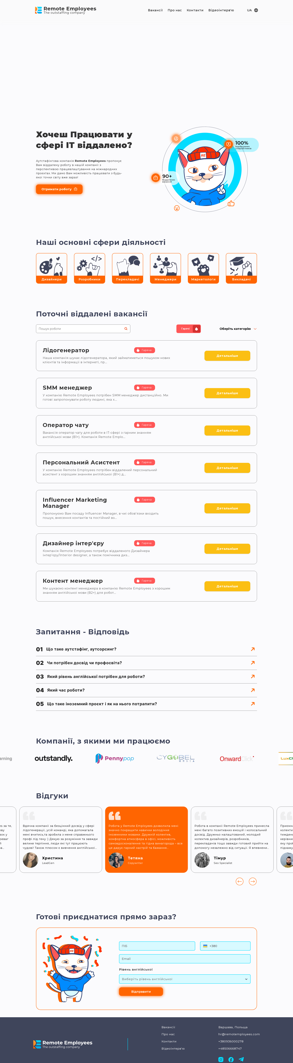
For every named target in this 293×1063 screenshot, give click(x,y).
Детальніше (227, 356)
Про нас (175, 10)
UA (249, 10)
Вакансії (155, 10)
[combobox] (122, 979)
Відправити (141, 991)
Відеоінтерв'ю (221, 10)
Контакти (195, 10)
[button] (146, 649)
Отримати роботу (57, 189)
